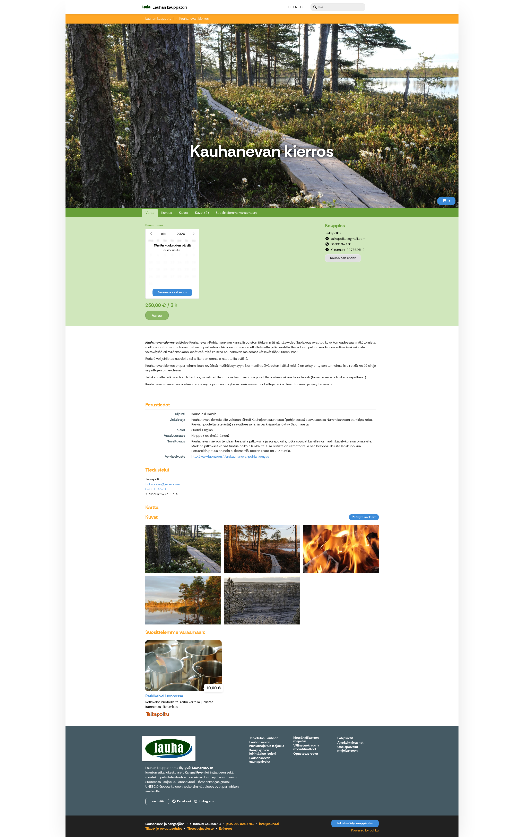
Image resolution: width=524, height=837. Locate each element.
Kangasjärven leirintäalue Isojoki (262, 752)
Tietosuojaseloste (200, 828)
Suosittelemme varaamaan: (236, 212)
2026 (181, 234)
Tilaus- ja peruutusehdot (163, 828)
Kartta (183, 212)
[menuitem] (338, 7)
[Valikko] (373, 7)
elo (163, 234)
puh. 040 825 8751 (240, 824)
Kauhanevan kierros (194, 18)
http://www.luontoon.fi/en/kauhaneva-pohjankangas (230, 456)
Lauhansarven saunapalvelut (259, 760)
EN (295, 7)
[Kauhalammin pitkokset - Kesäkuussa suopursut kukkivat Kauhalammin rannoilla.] (183, 549)
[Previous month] (151, 233)
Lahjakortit (345, 738)
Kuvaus (166, 212)
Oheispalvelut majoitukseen (347, 749)
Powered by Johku (365, 830)
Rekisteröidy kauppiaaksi (355, 823)
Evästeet (225, 828)
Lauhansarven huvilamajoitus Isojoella (266, 744)
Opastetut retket (305, 754)
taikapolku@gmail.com (162, 484)
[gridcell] (150, 248)
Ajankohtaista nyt (350, 743)
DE (302, 7)
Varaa (150, 212)
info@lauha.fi (269, 824)
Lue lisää (157, 801)
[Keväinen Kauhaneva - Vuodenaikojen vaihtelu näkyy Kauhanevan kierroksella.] (262, 549)
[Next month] (193, 233)
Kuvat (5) (202, 212)
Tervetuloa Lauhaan (263, 738)
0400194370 (155, 489)
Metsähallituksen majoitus (306, 739)
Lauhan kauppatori (159, 18)
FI (289, 7)
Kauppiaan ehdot (343, 258)
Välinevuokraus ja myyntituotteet (306, 747)
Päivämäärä (154, 225)
